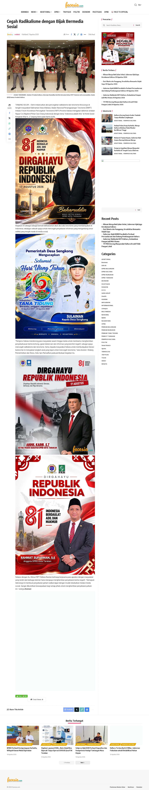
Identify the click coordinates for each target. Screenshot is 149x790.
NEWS (104, 318)
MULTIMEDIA (106, 311)
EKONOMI (105, 281)
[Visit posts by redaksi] (10, 34)
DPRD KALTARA (107, 272)
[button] (135, 5)
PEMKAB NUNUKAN (108, 330)
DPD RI (104, 265)
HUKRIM (104, 299)
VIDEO (104, 361)
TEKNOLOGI (106, 351)
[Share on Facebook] (71, 34)
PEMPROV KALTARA (129, 120)
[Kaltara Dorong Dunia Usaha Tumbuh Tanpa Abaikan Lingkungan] (107, 118)
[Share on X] (74, 34)
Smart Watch (106, 345)
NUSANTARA (106, 321)
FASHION (105, 287)
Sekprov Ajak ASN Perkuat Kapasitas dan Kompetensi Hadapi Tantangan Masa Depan (91, 750)
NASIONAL (105, 314)
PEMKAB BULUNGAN (109, 327)
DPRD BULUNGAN (108, 268)
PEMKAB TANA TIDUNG (110, 333)
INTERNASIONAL (107, 305)
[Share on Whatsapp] (9, 123)
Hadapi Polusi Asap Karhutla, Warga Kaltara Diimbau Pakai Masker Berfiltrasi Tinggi (127, 128)
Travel (104, 358)
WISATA (104, 364)
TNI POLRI (105, 355)
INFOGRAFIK (106, 302)
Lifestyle (105, 308)
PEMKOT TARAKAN (108, 336)
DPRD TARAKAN (107, 278)
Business (105, 262)
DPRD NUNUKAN (107, 275)
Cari (139, 210)
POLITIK (104, 342)
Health (104, 296)
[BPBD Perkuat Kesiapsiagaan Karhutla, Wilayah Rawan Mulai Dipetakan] (23, 735)
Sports (104, 348)
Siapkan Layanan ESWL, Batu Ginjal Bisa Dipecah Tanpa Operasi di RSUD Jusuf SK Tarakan (56, 750)
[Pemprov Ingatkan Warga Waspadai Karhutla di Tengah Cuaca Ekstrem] (107, 151)
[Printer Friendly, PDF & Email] (21, 696)
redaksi (17, 34)
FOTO (104, 290)
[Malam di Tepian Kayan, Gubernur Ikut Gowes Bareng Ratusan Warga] (107, 141)
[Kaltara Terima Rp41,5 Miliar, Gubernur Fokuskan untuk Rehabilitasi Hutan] (126, 735)
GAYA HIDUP (106, 293)
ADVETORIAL (118, 120)
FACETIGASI (106, 284)
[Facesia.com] (74, 5)
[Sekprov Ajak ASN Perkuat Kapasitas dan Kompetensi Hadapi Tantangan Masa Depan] (92, 735)
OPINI (104, 324)
